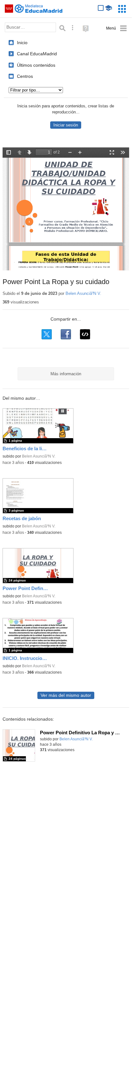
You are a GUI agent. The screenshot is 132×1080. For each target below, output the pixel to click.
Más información (65, 373)
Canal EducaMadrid (37, 53)
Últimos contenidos (36, 65)
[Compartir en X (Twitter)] (47, 334)
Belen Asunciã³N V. (83, 293)
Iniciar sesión (65, 125)
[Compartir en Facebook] (66, 334)
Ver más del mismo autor (66, 695)
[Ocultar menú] (116, 28)
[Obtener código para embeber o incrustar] (85, 334)
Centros (25, 76)
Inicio (22, 42)
